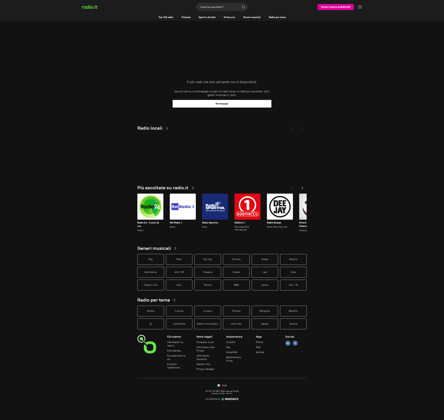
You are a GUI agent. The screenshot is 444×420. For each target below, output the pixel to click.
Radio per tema (277, 17)
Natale (264, 324)
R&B (236, 285)
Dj (151, 324)
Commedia (179, 324)
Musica (293, 324)
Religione (265, 311)
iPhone (259, 342)
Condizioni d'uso (205, 342)
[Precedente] (292, 187)
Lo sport (207, 311)
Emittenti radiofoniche (173, 366)
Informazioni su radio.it (175, 344)
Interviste (236, 324)
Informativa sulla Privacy (205, 349)
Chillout (236, 259)
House (236, 272)
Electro (293, 259)
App (228, 347)
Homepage (222, 104)
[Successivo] (302, 187)
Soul (179, 285)
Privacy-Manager (206, 369)
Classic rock (150, 285)
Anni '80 (179, 272)
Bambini (293, 311)
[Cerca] (243, 7)
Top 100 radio (165, 17)
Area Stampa (174, 351)
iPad (258, 347)
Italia (224, 385)
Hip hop (207, 259)
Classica (207, 272)
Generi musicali (252, 17)
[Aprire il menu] (360, 7)
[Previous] (292, 127)
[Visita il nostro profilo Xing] (295, 343)
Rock (179, 259)
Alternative (150, 272)
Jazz (264, 272)
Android (260, 352)
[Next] (302, 127)
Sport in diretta (207, 17)
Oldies (264, 259)
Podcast (186, 17)
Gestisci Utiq (203, 364)
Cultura (179, 311)
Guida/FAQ (231, 352)
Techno (208, 285)
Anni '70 (293, 285)
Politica (236, 311)
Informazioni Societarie (203, 357)
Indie (293, 272)
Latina (264, 285)
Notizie (150, 311)
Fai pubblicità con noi (176, 357)
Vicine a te (229, 17)
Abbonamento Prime (233, 359)
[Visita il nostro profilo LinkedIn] (288, 343)
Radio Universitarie (207, 324)
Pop (150, 259)
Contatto (230, 342)
